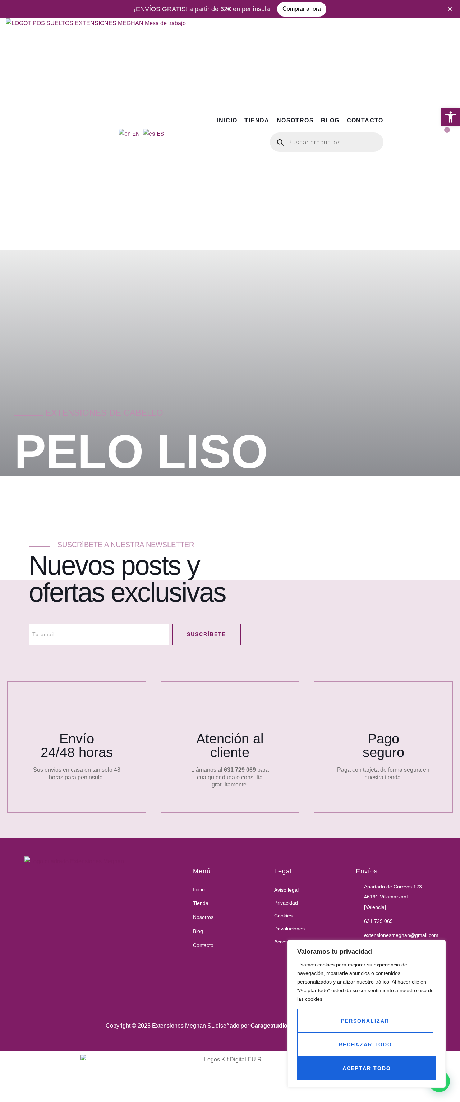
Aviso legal (286, 890)
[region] (367, 1014)
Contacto (365, 120)
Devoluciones (289, 928)
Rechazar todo (365, 1044)
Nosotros (295, 120)
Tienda (256, 120)
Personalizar (365, 1021)
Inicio (227, 120)
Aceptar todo (366, 1068)
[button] (450, 117)
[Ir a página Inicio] (131, 931)
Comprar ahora (301, 9)
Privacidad (286, 903)
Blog (330, 120)
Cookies (283, 916)
